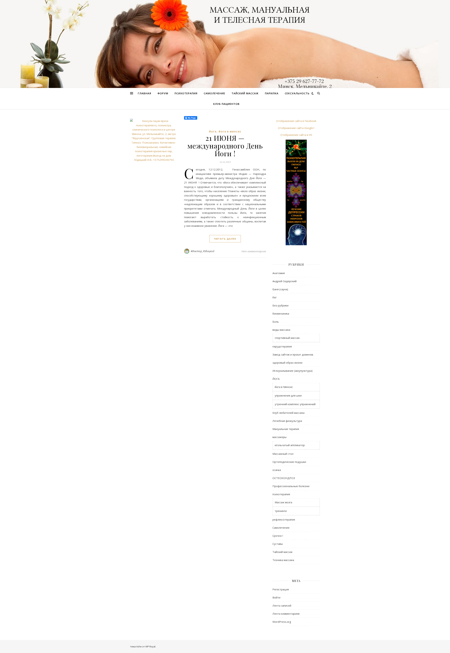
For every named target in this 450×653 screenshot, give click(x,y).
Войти (276, 597)
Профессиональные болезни (290, 486)
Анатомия (278, 273)
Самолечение (214, 93)
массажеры (279, 437)
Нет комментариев (254, 251)
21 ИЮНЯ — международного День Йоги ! (225, 145)
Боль (275, 321)
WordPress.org (281, 621)
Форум (163, 93)
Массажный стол (282, 453)
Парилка (271, 93)
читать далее (225, 238)
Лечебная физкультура (287, 421)
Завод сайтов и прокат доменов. (293, 354)
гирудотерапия (282, 346)
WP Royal (150, 646)
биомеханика (280, 313)
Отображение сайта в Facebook (296, 121)
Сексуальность (297, 93)
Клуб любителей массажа (288, 412)
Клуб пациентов (226, 104)
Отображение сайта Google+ (296, 128)
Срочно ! (277, 535)
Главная (144, 93)
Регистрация (280, 589)
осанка (276, 470)
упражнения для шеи (288, 395)
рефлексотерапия (283, 519)
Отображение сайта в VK (296, 135)
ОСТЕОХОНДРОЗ (283, 478)
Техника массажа (283, 560)
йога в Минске (230, 131)
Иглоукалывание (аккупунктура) (292, 370)
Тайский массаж (245, 93)
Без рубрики (280, 305)
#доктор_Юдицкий (202, 251)
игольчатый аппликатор (290, 445)
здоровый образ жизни (287, 362)
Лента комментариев (286, 613)
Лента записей (281, 605)
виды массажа (281, 329)
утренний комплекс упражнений (295, 404)
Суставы (277, 544)
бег (274, 297)
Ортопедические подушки (289, 462)
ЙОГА (213, 131)
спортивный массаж (287, 338)
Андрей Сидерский (284, 281)
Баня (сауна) (280, 289)
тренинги (281, 511)
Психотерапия (186, 93)
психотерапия (281, 494)
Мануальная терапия (285, 429)
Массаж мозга (283, 502)
